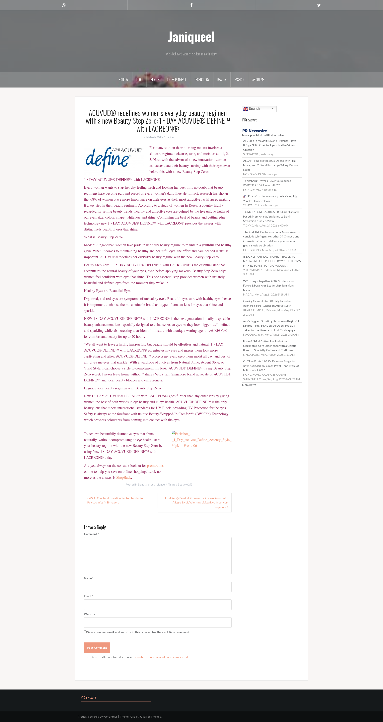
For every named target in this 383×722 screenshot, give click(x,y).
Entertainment (176, 79)
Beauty (221, 79)
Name (88, 578)
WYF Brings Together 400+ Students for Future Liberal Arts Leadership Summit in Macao (268, 285)
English (254, 108)
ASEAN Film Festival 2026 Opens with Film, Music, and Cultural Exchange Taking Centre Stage (270, 165)
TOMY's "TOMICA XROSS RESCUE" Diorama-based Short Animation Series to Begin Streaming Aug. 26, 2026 (271, 216)
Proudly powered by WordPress (97, 716)
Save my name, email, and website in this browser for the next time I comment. (138, 632)
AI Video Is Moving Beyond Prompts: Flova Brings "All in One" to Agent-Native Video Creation (269, 145)
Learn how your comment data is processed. (161, 657)
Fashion (239, 79)
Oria (132, 716)
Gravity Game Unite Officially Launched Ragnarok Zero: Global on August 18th (267, 303)
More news (249, 384)
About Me (258, 79)
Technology (201, 79)
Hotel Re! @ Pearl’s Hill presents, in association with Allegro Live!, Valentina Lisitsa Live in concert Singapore (196, 502)
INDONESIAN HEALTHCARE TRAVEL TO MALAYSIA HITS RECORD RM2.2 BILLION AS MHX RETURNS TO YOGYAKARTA (272, 261)
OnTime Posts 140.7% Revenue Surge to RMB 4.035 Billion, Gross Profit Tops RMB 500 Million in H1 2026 (271, 366)
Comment (91, 534)
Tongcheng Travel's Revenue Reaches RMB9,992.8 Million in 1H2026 (267, 183)
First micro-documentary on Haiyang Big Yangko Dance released (270, 198)
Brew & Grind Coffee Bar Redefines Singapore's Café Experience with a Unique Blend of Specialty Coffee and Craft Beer (269, 346)
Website (89, 614)
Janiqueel (191, 36)
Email (88, 596)
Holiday (123, 79)
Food (139, 79)
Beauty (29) (185, 484)
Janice (170, 137)
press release (156, 484)
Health (155, 79)
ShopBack (123, 477)
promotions (155, 465)
